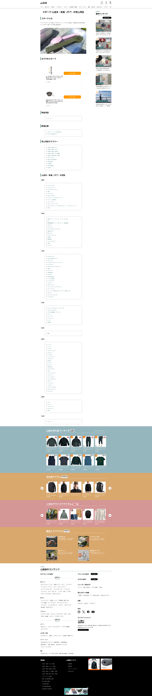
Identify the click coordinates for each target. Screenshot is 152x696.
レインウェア (69, 584)
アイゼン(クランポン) (52, 189)
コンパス (50, 245)
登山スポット (100, 7)
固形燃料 (50, 239)
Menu (110, 3)
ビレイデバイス (51, 369)
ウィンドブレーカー (58, 589)
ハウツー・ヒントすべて (46, 647)
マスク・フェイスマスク (46, 593)
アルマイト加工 (51, 195)
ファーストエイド (52, 373)
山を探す (80, 595)
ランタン (50, 421)
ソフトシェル (44, 591)
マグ (49, 402)
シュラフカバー (51, 280)
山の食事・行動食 (73, 7)
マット (49, 404)
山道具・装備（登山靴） (53, 151)
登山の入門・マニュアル (61, 644)
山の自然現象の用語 (46, 686)
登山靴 (49, 322)
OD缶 (49, 207)
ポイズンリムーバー (52, 389)
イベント (80, 587)
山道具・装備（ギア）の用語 (48, 663)
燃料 (49, 333)
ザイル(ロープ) (51, 256)
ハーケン (50, 344)
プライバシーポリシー (73, 668)
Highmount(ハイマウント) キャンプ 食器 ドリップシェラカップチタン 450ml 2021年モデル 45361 (54, 101)
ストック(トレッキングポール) (54, 286)
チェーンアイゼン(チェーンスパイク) (56, 308)
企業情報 (70, 663)
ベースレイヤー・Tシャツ (46, 586)
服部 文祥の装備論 (63, 653)
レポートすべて (44, 629)
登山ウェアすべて (56, 593)
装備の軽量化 (64, 642)
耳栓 (49, 410)
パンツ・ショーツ (61, 586)
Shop (106, 3)
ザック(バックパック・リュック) (55, 262)
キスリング (50, 227)
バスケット (50, 352)
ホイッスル (50, 391)
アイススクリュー (52, 187)
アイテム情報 (94, 587)
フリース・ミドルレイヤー (46, 589)
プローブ (50, 381)
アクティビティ (51, 157)
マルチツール (51, 408)
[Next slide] (110, 488)
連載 (89, 7)
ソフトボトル (51, 297)
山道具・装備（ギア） (53, 147)
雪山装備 (43, 607)
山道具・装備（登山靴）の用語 (48, 668)
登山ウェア (47, 7)
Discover (101, 3)
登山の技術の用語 (46, 681)
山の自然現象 (51, 165)
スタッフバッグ (51, 284)
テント (49, 314)
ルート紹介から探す (95, 595)
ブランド (106, 7)
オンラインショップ (99, 430)
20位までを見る (106, 17)
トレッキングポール (52, 605)
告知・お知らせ (87, 587)
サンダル (50, 274)
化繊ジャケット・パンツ (59, 584)
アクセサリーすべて (59, 616)
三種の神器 (50, 272)
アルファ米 (50, 193)
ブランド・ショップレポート (54, 626)
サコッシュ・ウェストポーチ (57, 614)
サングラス (50, 270)
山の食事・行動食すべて (68, 635)
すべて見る (94, 574)
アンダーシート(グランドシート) (55, 197)
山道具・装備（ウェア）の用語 (48, 666)
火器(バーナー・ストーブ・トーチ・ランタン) (58, 219)
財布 (65, 614)
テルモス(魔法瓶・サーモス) (54, 312)
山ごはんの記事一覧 (52, 134)
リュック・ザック (45, 600)
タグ (111, 7)
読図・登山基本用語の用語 (47, 678)
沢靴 (49, 268)
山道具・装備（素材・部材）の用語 (49, 673)
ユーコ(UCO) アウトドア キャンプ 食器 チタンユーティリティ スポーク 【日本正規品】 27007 (54, 78)
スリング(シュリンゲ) (52, 295)
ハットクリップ (51, 356)
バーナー (50, 346)
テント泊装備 (44, 602)
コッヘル (50, 118)
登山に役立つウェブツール (46, 642)
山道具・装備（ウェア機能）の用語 (49, 671)
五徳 (49, 243)
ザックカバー (51, 264)
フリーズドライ (51, 377)
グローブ (51, 616)
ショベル (50, 282)
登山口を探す (86, 595)
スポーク (50, 293)
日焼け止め (50, 367)
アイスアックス (51, 185)
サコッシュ (50, 260)
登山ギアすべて (49, 607)
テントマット (51, 318)
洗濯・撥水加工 (51, 644)
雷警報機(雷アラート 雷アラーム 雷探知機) (58, 223)
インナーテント (51, 201)
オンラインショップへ (83, 629)
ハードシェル (67, 589)
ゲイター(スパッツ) (52, 235)
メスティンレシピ (57, 635)
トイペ (49, 320)
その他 (49, 167)
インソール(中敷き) (52, 199)
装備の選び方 (57, 642)
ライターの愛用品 (66, 626)
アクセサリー (59, 7)
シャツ (54, 586)
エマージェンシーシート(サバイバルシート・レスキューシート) (62, 205)
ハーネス (50, 348)
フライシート (51, 375)
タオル (69, 614)
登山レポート (44, 626)
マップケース (51, 406)
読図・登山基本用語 (52, 159)
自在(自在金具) (51, 276)
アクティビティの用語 (47, 676)
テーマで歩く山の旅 (53, 653)
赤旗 (49, 191)
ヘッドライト (51, 383)
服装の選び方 (44, 644)
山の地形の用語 (45, 683)
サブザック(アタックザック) (54, 266)
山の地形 (50, 163)
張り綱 (49, 360)
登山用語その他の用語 (47, 688)
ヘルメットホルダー (52, 387)
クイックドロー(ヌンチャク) (54, 229)
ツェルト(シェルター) (52, 310)
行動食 (49, 237)
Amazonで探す (72, 73)
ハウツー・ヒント (82, 7)
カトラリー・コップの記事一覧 (55, 132)
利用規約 (70, 666)
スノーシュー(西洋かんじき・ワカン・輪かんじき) (59, 290)
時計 (48, 614)
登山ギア (53, 7)
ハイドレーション (52, 350)
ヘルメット (50, 385)
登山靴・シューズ (54, 600)
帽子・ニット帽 (67, 591)
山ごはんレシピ (44, 635)
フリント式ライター (52, 379)
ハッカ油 (50, 354)
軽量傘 (46, 616)
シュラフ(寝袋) (51, 278)
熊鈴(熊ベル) (50, 231)
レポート (66, 7)
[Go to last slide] (42, 488)
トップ (41, 7)
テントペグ (50, 316)
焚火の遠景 (71, 653)
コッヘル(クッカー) (52, 241)
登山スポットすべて (105, 595)
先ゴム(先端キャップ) (52, 258)
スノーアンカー (51, 288)
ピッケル (50, 364)
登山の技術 (50, 161)
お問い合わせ (71, 671)
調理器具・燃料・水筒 (64, 600)
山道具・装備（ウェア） (53, 149)
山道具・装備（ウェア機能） (54, 153)
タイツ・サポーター (52, 591)
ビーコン (50, 362)
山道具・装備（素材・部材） (54, 155)
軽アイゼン (50, 233)
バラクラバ (50, 358)
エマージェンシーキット (53, 203)
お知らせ (93, 7)
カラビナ (50, 225)
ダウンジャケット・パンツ (46, 584)
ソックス (60, 591)
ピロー (49, 371)
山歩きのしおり (44, 653)
